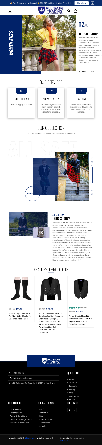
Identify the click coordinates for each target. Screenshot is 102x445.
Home (72, 379)
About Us (73, 382)
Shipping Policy (16, 412)
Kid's (41, 416)
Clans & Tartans (46, 419)
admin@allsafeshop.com (22, 378)
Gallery (72, 389)
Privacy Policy (15, 409)
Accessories (44, 423)
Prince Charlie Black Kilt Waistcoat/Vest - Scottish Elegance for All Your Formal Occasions (80, 320)
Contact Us (74, 396)
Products (73, 386)
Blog (71, 393)
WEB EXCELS (65, 440)
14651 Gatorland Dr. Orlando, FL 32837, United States (33, 383)
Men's (41, 409)
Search (42, 426)
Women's (43, 412)
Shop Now (81, 3)
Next (93, 71)
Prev (84, 71)
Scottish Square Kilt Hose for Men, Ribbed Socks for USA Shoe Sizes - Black (20, 316)
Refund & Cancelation (19, 423)
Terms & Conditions (18, 416)
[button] (32, 193)
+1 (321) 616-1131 (17, 373)
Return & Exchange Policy (21, 419)
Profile (72, 399)
